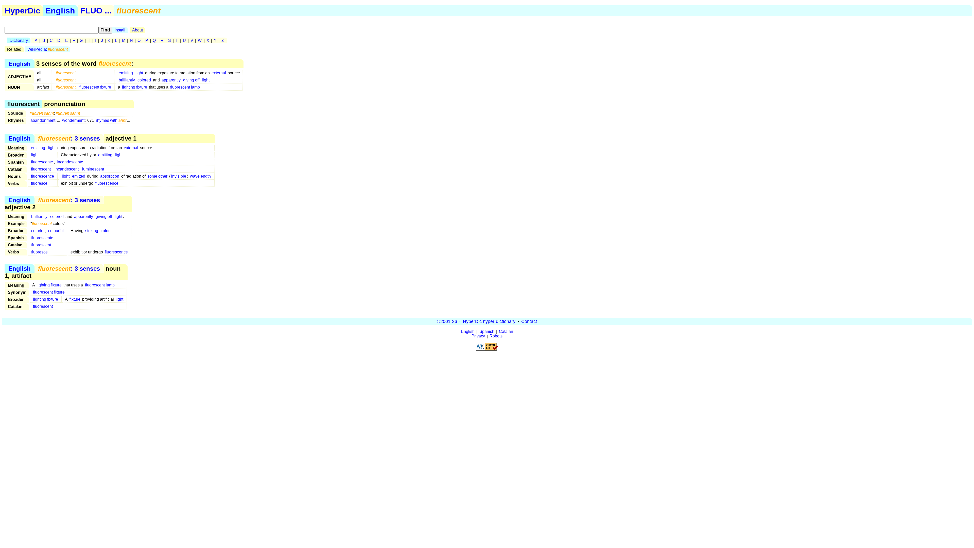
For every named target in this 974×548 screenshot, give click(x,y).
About (137, 30)
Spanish (486, 332)
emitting (126, 73)
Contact (529, 321)
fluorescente (42, 162)
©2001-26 (447, 321)
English (60, 10)
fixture (74, 299)
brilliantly (127, 80)
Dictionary (19, 40)
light (139, 73)
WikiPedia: (47, 49)
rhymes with (111, 120)
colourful (56, 231)
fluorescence (42, 176)
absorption (109, 176)
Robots (496, 336)
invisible (178, 176)
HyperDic (22, 10)
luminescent (93, 169)
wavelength (200, 176)
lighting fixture (134, 87)
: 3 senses (69, 138)
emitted (78, 176)
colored (144, 80)
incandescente (70, 162)
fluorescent (41, 169)
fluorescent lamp (185, 87)
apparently (171, 80)
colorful (37, 231)
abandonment (42, 120)
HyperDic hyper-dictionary (489, 321)
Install (120, 30)
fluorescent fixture (95, 87)
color (105, 231)
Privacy (478, 336)
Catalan (506, 332)
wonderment (73, 120)
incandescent (67, 169)
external (219, 73)
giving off (191, 80)
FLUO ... (96, 10)
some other (157, 176)
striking (91, 231)
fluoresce (39, 183)
